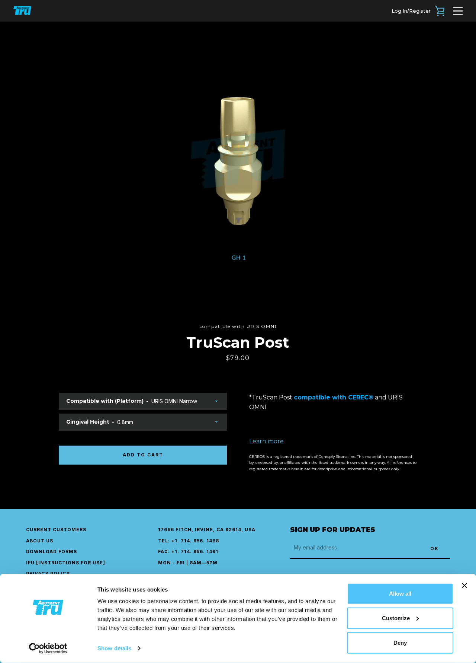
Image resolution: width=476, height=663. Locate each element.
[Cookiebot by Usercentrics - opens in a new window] (48, 648)
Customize (396, 618)
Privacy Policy (48, 573)
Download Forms (51, 551)
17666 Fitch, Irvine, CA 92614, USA (206, 529)
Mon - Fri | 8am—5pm (188, 562)
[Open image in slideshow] (238, 172)
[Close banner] (464, 585)
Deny (400, 643)
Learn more (266, 441)
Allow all (400, 593)
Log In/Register (411, 11)
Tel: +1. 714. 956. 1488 (188, 541)
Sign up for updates (332, 530)
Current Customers (56, 529)
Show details (114, 648)
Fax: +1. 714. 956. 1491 (188, 551)
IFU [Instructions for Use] (65, 562)
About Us (39, 541)
